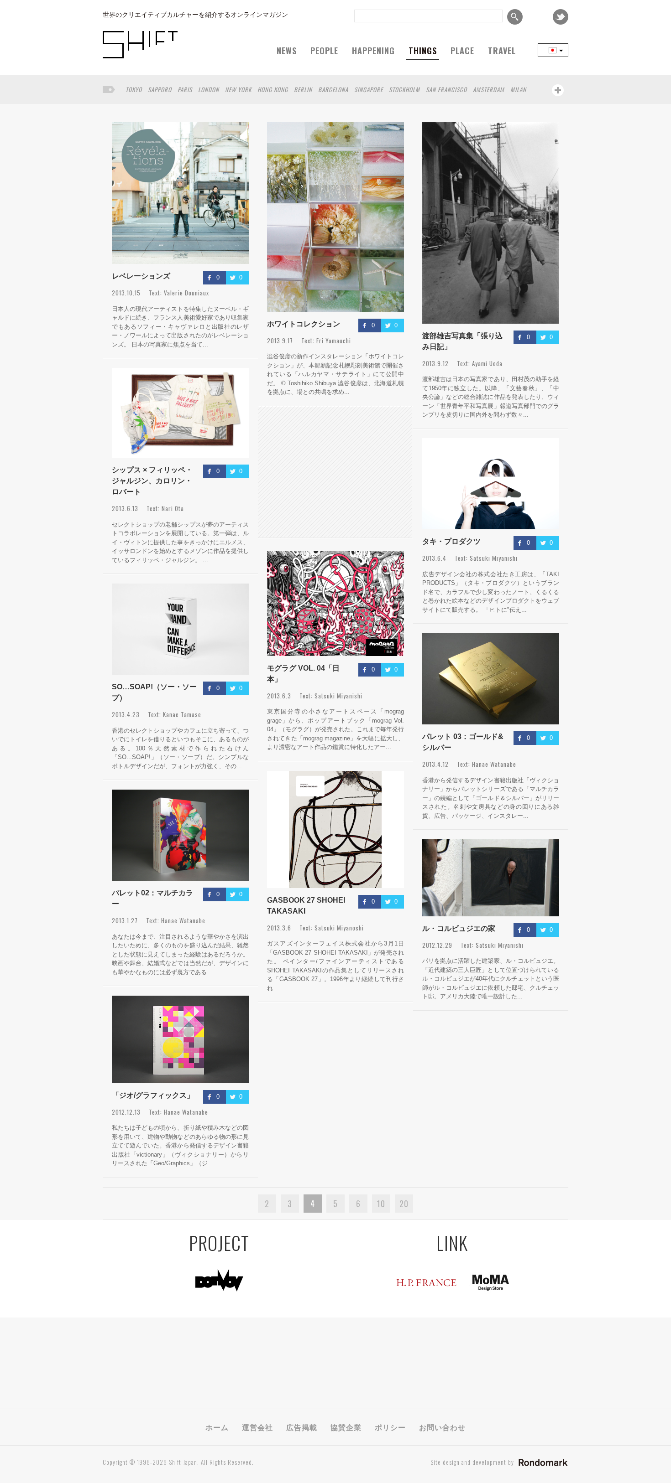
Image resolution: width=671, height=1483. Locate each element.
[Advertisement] (335, 472)
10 (381, 1203)
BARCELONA (333, 89)
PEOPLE (324, 51)
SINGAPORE (368, 89)
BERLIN (303, 89)
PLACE (462, 51)
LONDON (208, 89)
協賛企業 (346, 1426)
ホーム (217, 1426)
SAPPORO (160, 89)
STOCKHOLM (404, 89)
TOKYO (134, 89)
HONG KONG (272, 89)
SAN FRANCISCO (446, 89)
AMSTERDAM (488, 89)
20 (404, 1203)
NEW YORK (238, 89)
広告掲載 (301, 1426)
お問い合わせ (442, 1426)
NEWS (287, 51)
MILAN (518, 89)
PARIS (185, 89)
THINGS (423, 51)
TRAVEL (502, 51)
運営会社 (257, 1426)
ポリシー (390, 1426)
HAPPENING (373, 51)
